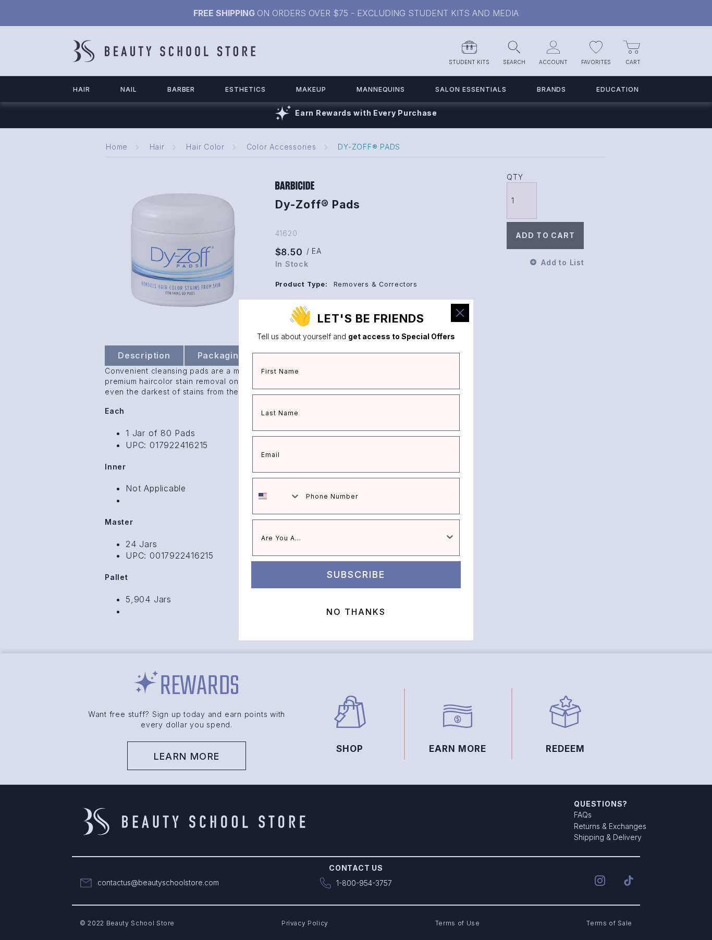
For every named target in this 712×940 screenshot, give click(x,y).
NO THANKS (356, 612)
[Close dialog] (460, 313)
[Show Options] (450, 537)
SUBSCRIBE (356, 574)
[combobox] (277, 496)
